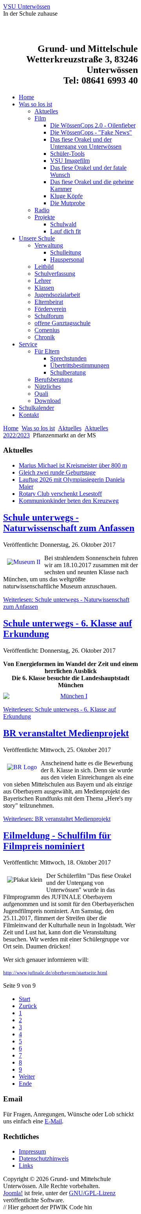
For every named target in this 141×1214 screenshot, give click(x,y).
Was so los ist (38, 428)
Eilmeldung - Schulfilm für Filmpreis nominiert (57, 840)
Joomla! (13, 1193)
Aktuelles (69, 428)
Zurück (28, 1006)
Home (10, 428)
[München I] (70, 696)
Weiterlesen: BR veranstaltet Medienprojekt (56, 818)
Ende (25, 1083)
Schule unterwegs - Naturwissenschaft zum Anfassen (68, 522)
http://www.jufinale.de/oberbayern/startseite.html (55, 973)
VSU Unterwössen (26, 6)
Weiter (27, 1076)
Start (24, 999)
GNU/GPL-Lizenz (92, 1193)
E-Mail (53, 1121)
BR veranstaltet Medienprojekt (66, 733)
